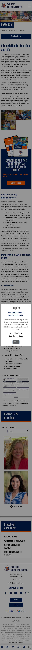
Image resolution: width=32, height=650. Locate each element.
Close (16, 342)
